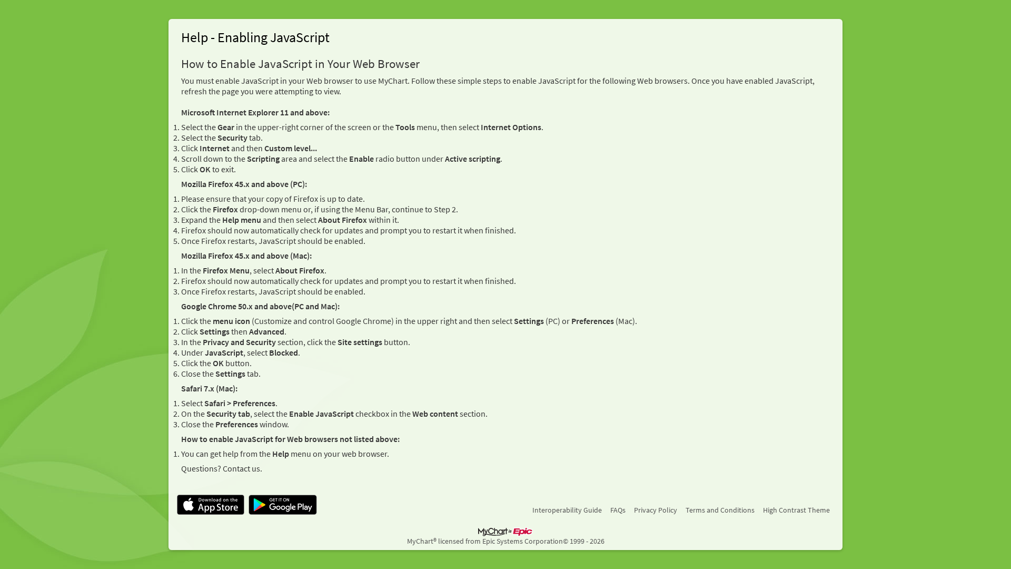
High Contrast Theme (796, 510)
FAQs (618, 510)
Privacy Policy (655, 510)
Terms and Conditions (720, 510)
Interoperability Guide (567, 510)
